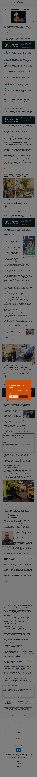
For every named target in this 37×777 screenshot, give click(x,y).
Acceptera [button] (24, 396)
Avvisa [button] (13, 396)
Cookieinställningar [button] (12, 393)
